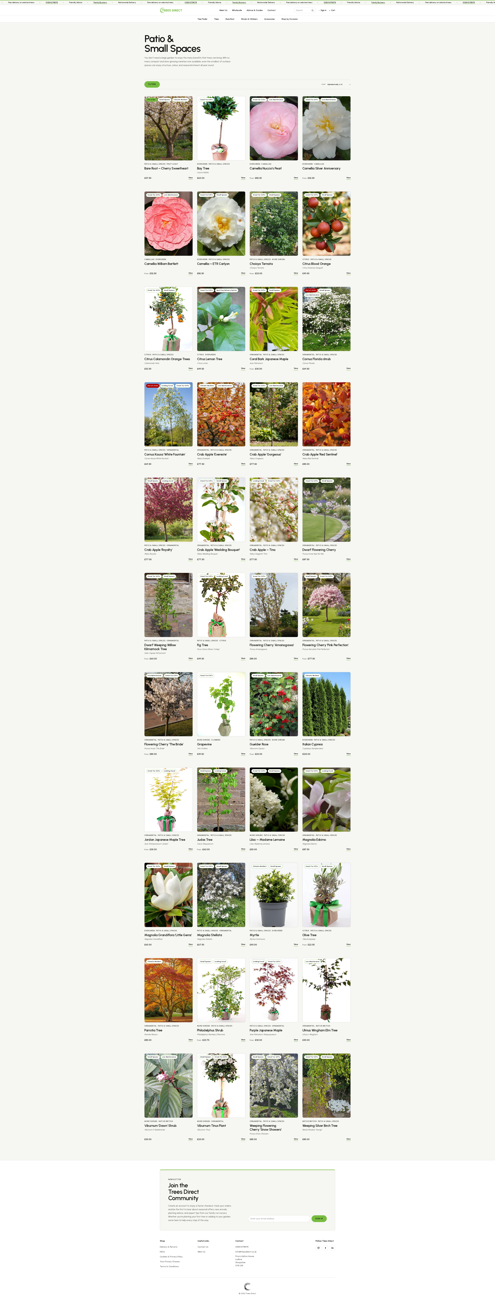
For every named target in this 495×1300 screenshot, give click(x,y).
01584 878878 (52, 2)
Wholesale (237, 10)
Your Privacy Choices (170, 1261)
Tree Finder (202, 19)
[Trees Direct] (171, 10)
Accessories (269, 19)
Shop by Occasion (289, 19)
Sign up (319, 1219)
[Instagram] (318, 1248)
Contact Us (203, 1247)
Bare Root (230, 19)
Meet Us (223, 10)
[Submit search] (313, 10)
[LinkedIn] (332, 1248)
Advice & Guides (255, 10)
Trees (216, 19)
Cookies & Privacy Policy (171, 1256)
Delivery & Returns (168, 1247)
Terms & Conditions (169, 1266)
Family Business (100, 2)
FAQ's (162, 1252)
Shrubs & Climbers (249, 19)
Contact (271, 10)
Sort (323, 84)
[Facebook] (325, 1248)
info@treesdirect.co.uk (246, 1252)
